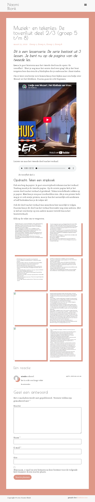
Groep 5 (33, 44)
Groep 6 (41, 44)
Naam (17, 438)
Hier (25, 194)
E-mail (17, 448)
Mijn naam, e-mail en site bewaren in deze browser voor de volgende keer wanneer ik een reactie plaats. (46, 471)
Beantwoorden (25, 384)
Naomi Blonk (13, 6)
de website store (82, 498)
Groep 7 (50, 44)
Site (15, 458)
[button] (85, 4)
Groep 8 (58, 44)
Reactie (17, 406)
